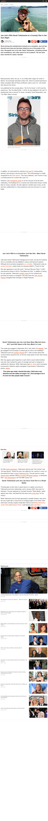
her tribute (33, 364)
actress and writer (6, 266)
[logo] (3, 1)
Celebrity (6, 4)
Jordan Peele (5, 505)
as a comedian (27, 264)
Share (44, 41)
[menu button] (46, 1)
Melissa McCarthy (39, 503)
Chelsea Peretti (16, 505)
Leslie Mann (37, 505)
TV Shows (11, 4)
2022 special (16, 175)
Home (2, 4)
